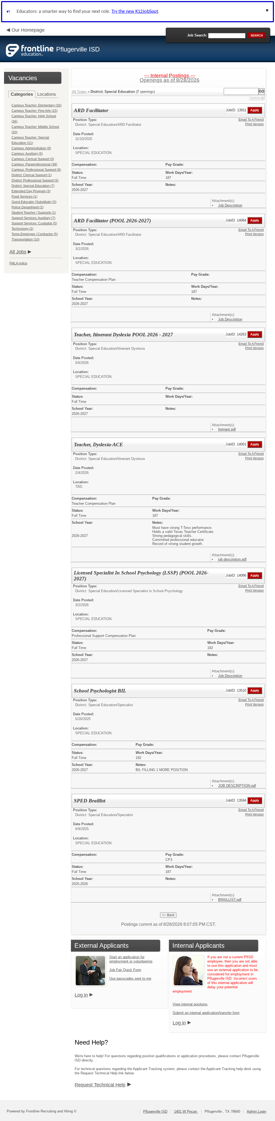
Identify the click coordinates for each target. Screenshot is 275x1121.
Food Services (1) (24, 196)
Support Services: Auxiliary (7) (33, 218)
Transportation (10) (25, 239)
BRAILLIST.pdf (229, 900)
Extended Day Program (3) (31, 191)
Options (255, 97)
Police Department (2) (28, 207)
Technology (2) (22, 229)
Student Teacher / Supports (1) (34, 213)
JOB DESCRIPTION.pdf (237, 786)
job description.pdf (232, 559)
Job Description (230, 205)
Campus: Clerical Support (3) (33, 159)
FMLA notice (18, 263)
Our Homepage (28, 30)
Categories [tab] (22, 94)
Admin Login (256, 1111)
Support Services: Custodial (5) (34, 223)
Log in (81, 995)
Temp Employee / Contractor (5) (35, 234)
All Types (79, 92)
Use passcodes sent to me (130, 978)
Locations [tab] (46, 94)
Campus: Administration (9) (31, 148)
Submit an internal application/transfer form (206, 1013)
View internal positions (190, 1004)
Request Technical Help (100, 1084)
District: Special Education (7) (33, 186)
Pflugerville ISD (155, 1111)
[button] (268, 12)
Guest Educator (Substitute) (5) (34, 202)
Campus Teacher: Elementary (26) (36, 105)
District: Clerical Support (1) (32, 175)
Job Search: (197, 35)
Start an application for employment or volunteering (130, 959)
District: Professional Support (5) (35, 180)
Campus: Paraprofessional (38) (34, 164)
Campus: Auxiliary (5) (27, 154)
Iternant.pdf (227, 429)
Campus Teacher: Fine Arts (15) (34, 111)
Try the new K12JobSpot (134, 11)
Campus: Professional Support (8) (36, 170)
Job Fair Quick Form (125, 970)
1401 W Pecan (186, 1111)
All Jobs (17, 252)
